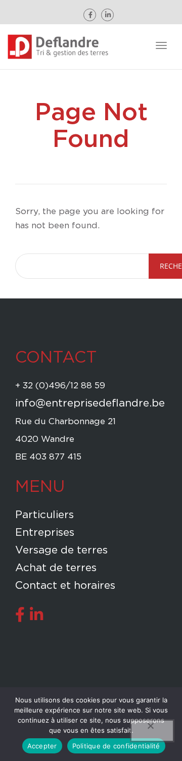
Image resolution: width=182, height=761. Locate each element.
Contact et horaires (65, 585)
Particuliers (44, 515)
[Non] (152, 730)
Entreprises (44, 532)
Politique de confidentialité (116, 746)
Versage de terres (61, 550)
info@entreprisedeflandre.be (90, 403)
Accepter (42, 746)
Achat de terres (56, 568)
